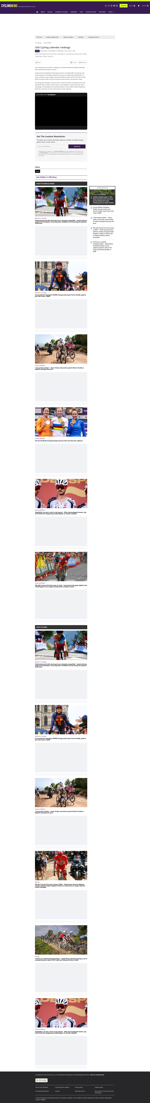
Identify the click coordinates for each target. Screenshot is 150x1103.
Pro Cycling (38, 43)
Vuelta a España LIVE (52, 37)
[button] (145, 6)
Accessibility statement (42, 1091)
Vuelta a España (68, 37)
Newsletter (83, 62)
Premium (74, 12)
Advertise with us (80, 1091)
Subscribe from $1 (94, 37)
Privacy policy (79, 1087)
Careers (57, 1091)
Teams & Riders (47, 43)
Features (102, 12)
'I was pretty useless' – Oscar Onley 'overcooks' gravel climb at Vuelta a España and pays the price (103, 220)
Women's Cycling (61, 12)
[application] (61, 111)
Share (39, 62)
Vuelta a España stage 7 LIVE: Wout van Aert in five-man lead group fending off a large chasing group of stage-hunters (103, 199)
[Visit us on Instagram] (111, 6)
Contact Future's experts (62, 1087)
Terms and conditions (41, 1087)
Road (37, 171)
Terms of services (59, 151)
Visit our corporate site (97, 1075)
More (110, 12)
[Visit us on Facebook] (106, 6)
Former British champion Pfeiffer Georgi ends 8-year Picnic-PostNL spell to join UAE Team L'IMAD (103, 210)
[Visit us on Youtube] (114, 6)
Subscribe (123, 5)
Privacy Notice (44, 152)
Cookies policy (99, 1087)
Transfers (81, 37)
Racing (50, 12)
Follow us (74, 62)
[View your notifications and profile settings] (138, 5)
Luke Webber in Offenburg (55, 51)
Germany (44, 51)
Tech (81, 12)
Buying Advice (91, 12)
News (43, 12)
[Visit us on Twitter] (109, 6)
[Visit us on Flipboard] (117, 6)
